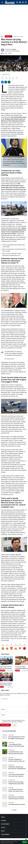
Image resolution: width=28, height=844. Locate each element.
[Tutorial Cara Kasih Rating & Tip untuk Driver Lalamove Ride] (14, 774)
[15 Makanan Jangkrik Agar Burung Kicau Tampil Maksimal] (14, 767)
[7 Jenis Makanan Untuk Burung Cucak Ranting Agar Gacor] (14, 744)
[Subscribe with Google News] (6, 74)
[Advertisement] (14, 19)
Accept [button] (24, 842)
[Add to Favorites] (6, 78)
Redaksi (14, 49)
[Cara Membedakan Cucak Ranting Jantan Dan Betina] (14, 752)
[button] (20, 2)
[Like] (2, 78)
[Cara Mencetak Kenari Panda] (14, 804)
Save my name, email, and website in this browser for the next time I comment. (13, 721)
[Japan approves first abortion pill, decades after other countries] (6, 663)
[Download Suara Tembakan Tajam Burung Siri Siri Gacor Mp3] (14, 797)
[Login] (23, 2)
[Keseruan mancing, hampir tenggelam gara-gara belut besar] (14, 782)
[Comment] (9, 78)
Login (14, 725)
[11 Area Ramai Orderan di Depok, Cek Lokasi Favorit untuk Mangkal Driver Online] (14, 789)
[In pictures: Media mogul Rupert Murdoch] (21, 663)
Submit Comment (5, 725)
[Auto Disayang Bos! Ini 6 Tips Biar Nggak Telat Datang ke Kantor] (14, 736)
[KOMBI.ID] (10, 2)
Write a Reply (5, 690)
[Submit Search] (17, 2)
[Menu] (2, 2)
